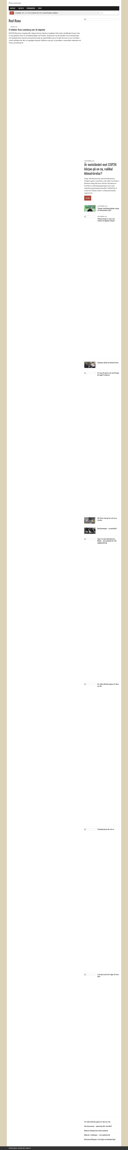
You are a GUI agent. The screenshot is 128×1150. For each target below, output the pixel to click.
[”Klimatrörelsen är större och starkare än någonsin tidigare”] (89, 355)
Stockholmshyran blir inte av (105, 829)
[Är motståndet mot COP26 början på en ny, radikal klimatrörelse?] (101, 158)
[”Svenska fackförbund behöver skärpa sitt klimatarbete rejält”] (89, 210)
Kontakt (12, 8)
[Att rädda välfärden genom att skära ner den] (89, 823)
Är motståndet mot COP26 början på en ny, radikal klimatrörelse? (100, 169)
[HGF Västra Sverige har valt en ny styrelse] (89, 522)
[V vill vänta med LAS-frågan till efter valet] (89, 1113)
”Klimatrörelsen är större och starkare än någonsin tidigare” (106, 220)
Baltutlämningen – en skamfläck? (107, 528)
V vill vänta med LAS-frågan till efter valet (108, 975)
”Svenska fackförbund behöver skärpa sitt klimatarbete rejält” (108, 209)
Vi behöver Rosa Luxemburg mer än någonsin (27, 29)
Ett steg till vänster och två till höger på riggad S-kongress (108, 374)
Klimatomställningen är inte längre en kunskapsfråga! (99, 1139)
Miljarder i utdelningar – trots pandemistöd (97, 1135)
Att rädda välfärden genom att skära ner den (108, 685)
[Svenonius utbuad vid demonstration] (89, 367)
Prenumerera (31, 8)
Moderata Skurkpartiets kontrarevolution (96, 1130)
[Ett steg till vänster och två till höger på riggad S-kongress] (89, 512)
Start (40, 8)
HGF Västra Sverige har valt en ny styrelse (107, 519)
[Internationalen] (64, 3)
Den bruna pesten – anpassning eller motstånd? (98, 1126)
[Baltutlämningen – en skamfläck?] (89, 533)
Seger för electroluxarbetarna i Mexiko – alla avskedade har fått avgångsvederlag (106, 541)
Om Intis (21, 8)
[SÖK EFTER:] (109, 13)
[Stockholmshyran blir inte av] (89, 968)
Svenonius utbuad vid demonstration (107, 362)
